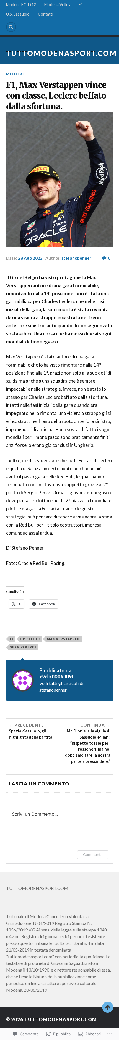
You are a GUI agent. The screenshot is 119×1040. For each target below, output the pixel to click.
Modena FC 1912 (21, 4)
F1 (81, 4)
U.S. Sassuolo (18, 14)
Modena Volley (57, 4)
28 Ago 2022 (30, 257)
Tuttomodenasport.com (61, 53)
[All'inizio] (107, 1007)
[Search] (11, 27)
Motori (15, 74)
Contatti (45, 14)
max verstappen (63, 639)
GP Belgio (30, 639)
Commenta (93, 854)
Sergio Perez (23, 647)
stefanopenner (76, 257)
